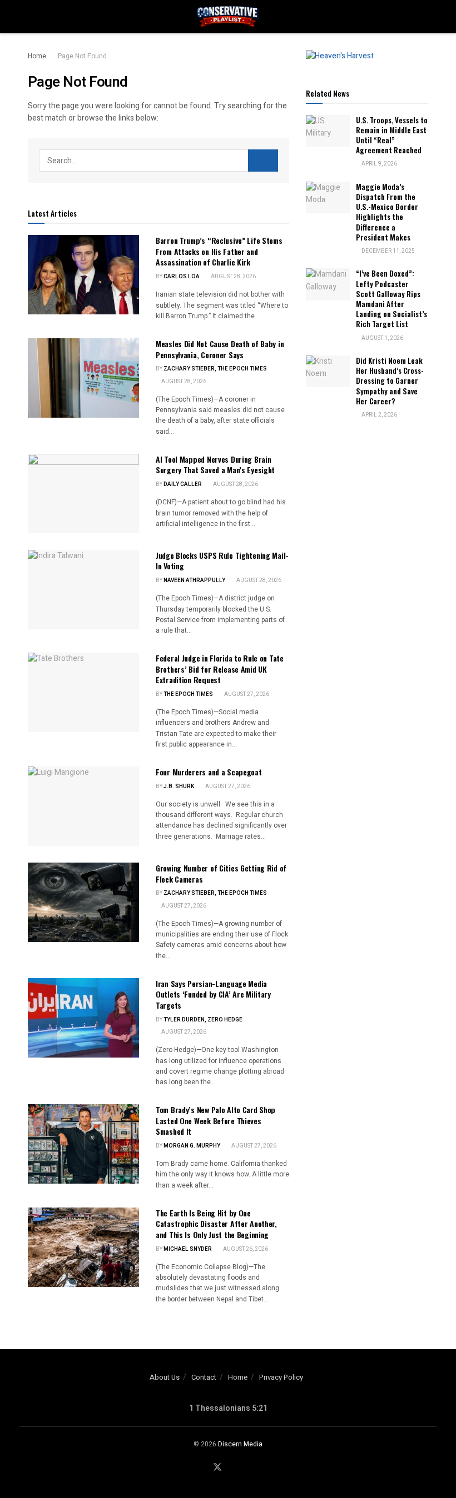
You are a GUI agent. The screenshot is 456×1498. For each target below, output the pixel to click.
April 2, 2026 (378, 415)
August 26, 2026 (245, 1249)
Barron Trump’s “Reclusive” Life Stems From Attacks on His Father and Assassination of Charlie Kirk (219, 251)
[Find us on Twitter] (217, 1467)
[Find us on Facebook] (202, 1467)
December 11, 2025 (387, 251)
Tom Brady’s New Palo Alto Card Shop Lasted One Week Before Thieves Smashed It (215, 1120)
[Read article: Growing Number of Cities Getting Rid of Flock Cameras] (83, 902)
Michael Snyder (187, 1249)
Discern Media (240, 1444)
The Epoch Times (188, 694)
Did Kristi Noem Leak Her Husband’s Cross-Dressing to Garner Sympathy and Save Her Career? (390, 381)
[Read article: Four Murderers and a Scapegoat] (83, 806)
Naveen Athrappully (194, 580)
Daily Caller (182, 484)
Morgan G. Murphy (191, 1146)
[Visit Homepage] (228, 17)
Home (37, 56)
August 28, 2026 (233, 276)
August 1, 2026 (381, 338)
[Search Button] (423, 16)
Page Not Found (82, 56)
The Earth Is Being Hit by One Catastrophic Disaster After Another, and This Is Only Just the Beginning (216, 1223)
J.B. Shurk (178, 786)
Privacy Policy (281, 1377)
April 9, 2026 (378, 164)
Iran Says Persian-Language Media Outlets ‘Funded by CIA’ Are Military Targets (213, 994)
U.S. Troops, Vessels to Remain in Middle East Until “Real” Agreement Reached (392, 135)
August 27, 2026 (246, 694)
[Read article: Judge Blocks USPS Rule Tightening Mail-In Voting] (83, 589)
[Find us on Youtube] (232, 1467)
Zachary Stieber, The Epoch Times (215, 369)
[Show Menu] (32, 16)
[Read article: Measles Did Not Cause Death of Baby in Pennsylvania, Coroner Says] (83, 378)
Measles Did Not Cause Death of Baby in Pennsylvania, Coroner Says (220, 349)
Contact (203, 1377)
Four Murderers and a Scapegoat (209, 772)
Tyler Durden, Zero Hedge (202, 1020)
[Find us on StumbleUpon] (246, 1467)
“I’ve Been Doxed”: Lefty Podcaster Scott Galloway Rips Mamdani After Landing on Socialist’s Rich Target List (391, 298)
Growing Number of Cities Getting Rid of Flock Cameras (221, 873)
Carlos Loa (181, 276)
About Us (165, 1377)
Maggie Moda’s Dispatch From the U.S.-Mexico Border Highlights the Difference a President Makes (387, 212)
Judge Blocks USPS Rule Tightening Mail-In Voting (222, 560)
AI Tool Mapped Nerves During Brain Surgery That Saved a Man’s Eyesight (215, 464)
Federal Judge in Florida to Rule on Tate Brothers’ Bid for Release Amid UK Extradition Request (220, 668)
